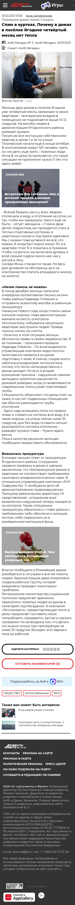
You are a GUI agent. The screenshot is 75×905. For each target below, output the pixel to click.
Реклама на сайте (38, 753)
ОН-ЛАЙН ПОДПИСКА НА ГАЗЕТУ (27, 769)
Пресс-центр (55, 764)
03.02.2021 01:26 (12, 15)
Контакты (11, 753)
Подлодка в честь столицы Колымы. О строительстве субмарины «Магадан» (41, 724)
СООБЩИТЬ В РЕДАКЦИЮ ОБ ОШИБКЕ (32, 775)
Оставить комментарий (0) (37, 664)
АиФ (29, 100)
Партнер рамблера (36, 886)
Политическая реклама (22, 764)
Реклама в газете (17, 758)
